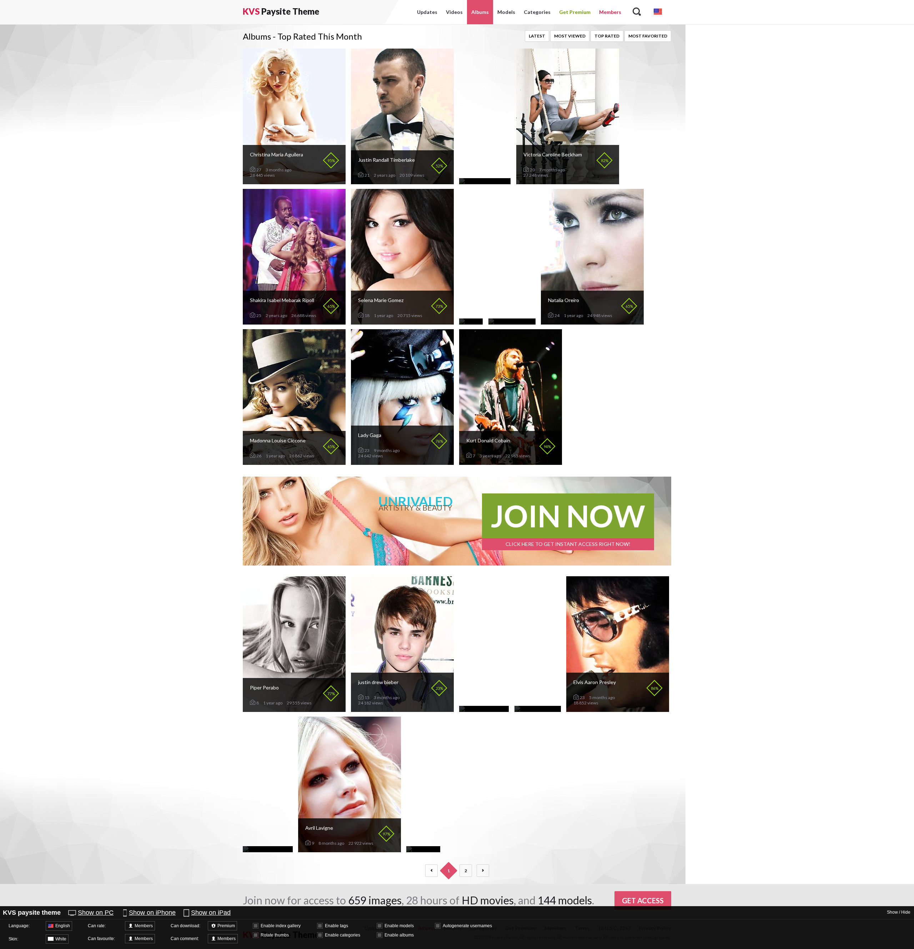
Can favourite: (101, 938)
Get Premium (575, 12)
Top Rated (606, 36)
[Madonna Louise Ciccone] (294, 462)
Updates (427, 12)
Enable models (399, 925)
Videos (454, 12)
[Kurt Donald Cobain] (510, 462)
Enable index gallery (281, 925)
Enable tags (336, 925)
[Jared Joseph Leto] (537, 709)
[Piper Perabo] (294, 709)
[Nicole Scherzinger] (512, 321)
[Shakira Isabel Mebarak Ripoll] (294, 321)
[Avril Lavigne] (349, 849)
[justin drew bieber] (402, 709)
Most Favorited (647, 36)
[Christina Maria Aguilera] (294, 181)
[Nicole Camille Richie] (485, 181)
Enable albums (399, 935)
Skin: (13, 939)
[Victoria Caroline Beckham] (567, 181)
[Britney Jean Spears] (268, 849)
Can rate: (97, 925)
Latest (537, 36)
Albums (480, 12)
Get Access (643, 900)
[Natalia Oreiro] (592, 321)
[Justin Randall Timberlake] (402, 181)
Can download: (185, 925)
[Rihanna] (471, 321)
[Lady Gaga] (402, 462)
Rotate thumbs (275, 935)
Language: (19, 925)
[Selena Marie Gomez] (402, 321)
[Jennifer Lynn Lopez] (484, 709)
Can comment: (185, 938)
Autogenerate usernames (467, 925)
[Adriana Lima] (423, 849)
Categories (537, 12)
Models (506, 12)
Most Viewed (570, 36)
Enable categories (342, 935)
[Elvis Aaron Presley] (617, 709)
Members (610, 12)
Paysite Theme (281, 11)
